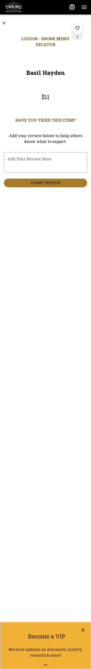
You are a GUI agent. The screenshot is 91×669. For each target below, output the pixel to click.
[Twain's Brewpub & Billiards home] (26, 7)
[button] (6, 23)
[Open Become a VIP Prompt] (46, 665)
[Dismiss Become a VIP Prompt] (83, 630)
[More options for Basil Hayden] (77, 28)
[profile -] (72, 7)
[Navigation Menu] (84, 7)
